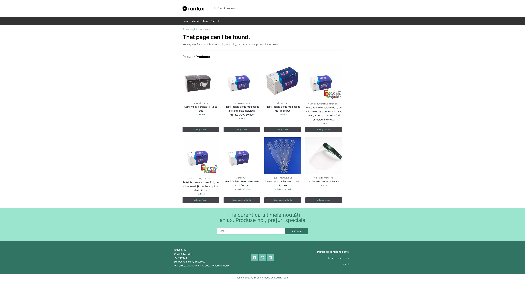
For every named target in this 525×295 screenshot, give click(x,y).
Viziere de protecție (323, 178)
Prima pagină (190, 29)
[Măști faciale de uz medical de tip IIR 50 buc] (282, 81)
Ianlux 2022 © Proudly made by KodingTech (262, 277)
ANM (346, 264)
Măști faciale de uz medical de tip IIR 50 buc (283, 108)
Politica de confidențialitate (333, 251)
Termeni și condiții (338, 258)
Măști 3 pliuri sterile (242, 103)
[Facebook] (254, 257)
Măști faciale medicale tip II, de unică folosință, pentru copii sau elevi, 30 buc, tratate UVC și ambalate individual (323, 113)
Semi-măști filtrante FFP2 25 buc (201, 108)
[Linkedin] (270, 257)
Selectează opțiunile (241, 200)
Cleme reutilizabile (283, 178)
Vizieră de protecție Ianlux (324, 181)
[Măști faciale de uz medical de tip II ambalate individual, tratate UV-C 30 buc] (242, 81)
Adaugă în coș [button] (201, 129)
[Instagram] (262, 257)
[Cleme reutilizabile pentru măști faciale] (282, 155)
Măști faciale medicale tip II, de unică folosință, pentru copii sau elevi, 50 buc (201, 186)
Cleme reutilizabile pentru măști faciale (283, 183)
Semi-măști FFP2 (201, 103)
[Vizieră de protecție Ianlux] (323, 155)
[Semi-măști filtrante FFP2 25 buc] (201, 81)
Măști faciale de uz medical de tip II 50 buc (242, 183)
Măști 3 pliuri (283, 103)
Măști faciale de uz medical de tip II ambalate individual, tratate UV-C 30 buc (242, 110)
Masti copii (334, 104)
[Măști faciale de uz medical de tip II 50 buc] (242, 155)
